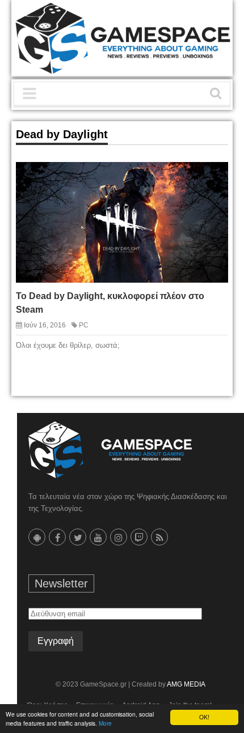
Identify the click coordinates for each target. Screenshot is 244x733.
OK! (204, 717)
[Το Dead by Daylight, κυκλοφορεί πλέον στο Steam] (209, 180)
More (105, 723)
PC (84, 325)
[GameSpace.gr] (110, 449)
